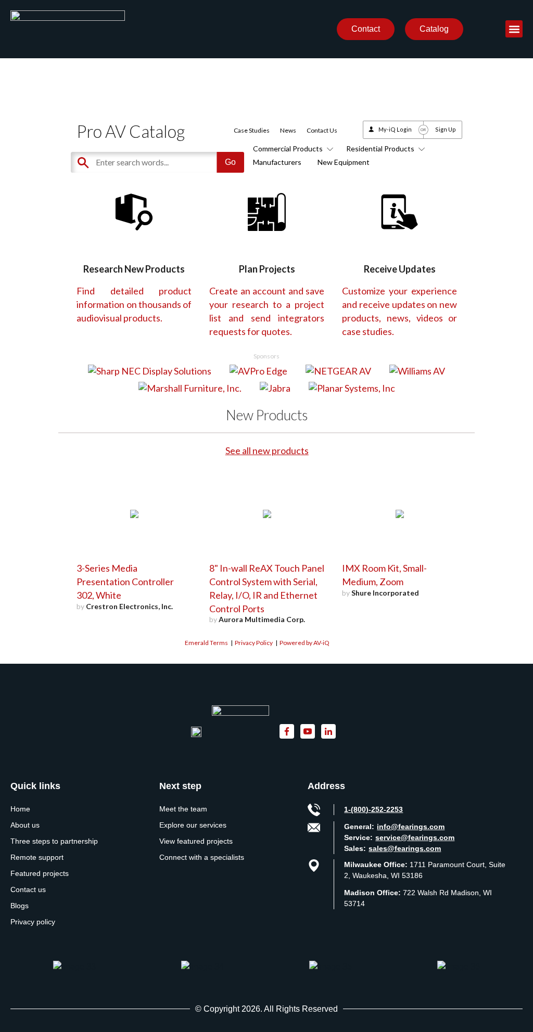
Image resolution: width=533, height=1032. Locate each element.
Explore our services (192, 825)
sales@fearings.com (405, 848)
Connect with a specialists (201, 857)
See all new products (267, 450)
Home (20, 809)
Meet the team (183, 809)
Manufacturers (277, 162)
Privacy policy (32, 922)
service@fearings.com (414, 837)
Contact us (28, 889)
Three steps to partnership (54, 841)
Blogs (19, 905)
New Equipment (344, 162)
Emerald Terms (206, 643)
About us (25, 825)
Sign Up (445, 129)
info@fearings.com (411, 826)
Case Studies (252, 130)
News (288, 130)
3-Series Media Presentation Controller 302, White (125, 581)
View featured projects (196, 841)
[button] (514, 28)
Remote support (37, 857)
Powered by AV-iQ (304, 643)
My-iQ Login (395, 129)
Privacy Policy (254, 643)
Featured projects (39, 873)
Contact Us (322, 130)
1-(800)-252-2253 (373, 809)
